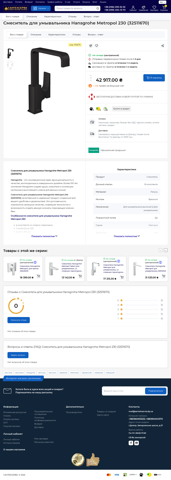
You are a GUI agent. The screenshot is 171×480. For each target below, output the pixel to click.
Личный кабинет (11, 439)
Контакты (40, 2)
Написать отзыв (18, 320)
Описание (31, 16)
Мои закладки (41, 438)
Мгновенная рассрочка (14, 412)
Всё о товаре (12, 16)
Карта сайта (103, 415)
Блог (95, 2)
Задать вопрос (18, 355)
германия (63, 373)
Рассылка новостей (44, 442)
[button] (161, 250)
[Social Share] (162, 45)
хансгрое (8, 373)
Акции (103, 2)
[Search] (98, 8)
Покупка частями (11, 426)
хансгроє (42, 373)
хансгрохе (19, 373)
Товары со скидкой (106, 411)
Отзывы (72, 16)
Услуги (76, 2)
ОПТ (5, 423)
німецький (110, 373)
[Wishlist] (96, 45)
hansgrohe (30, 373)
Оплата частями (11, 419)
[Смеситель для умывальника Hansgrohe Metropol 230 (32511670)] (48, 80)
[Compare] (90, 45)
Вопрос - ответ (91, 16)
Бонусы (86, 2)
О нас (67, 2)
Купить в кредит (121, 108)
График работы (54, 2)
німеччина (74, 373)
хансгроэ (52, 373)
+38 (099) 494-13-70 (115, 10)
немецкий (99, 373)
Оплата (18, 2)
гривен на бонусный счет (108, 86)
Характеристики (52, 16)
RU (161, 2)
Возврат (29, 2)
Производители (74, 412)
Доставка (7, 2)
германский (87, 373)
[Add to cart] (38, 276)
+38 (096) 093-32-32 (114, 7)
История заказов (11, 443)
